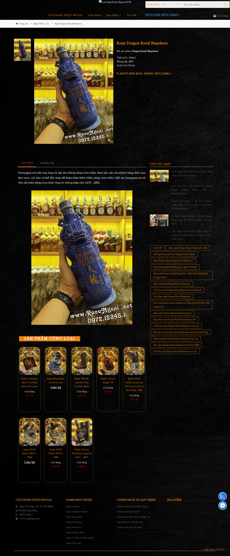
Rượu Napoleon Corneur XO (56, 380)
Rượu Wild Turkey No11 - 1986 (29, 453)
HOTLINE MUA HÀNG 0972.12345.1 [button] (145, 73)
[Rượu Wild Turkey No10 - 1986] (55, 432)
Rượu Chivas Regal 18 (108, 380)
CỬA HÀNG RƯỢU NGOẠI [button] (65, 15)
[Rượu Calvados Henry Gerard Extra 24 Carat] (29, 361)
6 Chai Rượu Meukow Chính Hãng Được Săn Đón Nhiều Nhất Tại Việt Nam (192, 219)
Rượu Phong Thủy (75, 532)
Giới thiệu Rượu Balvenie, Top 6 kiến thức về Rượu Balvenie (192, 173)
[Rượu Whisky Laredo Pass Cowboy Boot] (82, 361)
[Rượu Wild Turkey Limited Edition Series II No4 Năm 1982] (134, 361)
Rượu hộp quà (73, 543)
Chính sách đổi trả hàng (129, 527)
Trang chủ (23, 23)
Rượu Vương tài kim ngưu (79, 538)
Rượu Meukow (73, 527)
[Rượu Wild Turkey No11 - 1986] (29, 432)
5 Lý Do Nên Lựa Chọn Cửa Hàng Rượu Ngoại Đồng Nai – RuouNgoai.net (192, 189)
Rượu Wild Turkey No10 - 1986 (55, 453)
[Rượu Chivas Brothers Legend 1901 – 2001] (82, 432)
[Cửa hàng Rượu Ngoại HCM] (115, 2)
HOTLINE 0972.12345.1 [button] (162, 15)
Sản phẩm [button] (112, 15)
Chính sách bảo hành (128, 511)
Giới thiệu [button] (94, 15)
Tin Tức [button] (132, 15)
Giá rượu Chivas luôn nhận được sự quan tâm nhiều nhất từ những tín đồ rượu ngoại (192, 235)
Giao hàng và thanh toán (130, 522)
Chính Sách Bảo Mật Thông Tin (133, 517)
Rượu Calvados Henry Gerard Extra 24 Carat (29, 382)
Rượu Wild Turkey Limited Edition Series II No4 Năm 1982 (134, 384)
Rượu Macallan (74, 517)
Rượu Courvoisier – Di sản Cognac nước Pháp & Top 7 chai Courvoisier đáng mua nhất (192, 204)
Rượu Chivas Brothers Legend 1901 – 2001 (82, 453)
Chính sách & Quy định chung (132, 506)
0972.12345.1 (26, 514)
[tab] (27, 163)
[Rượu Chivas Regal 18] (108, 361)
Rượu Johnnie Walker (77, 511)
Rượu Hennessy (74, 522)
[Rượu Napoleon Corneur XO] (55, 361)
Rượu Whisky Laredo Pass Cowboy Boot (81, 382)
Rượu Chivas (72, 506)
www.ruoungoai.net (30, 518)
